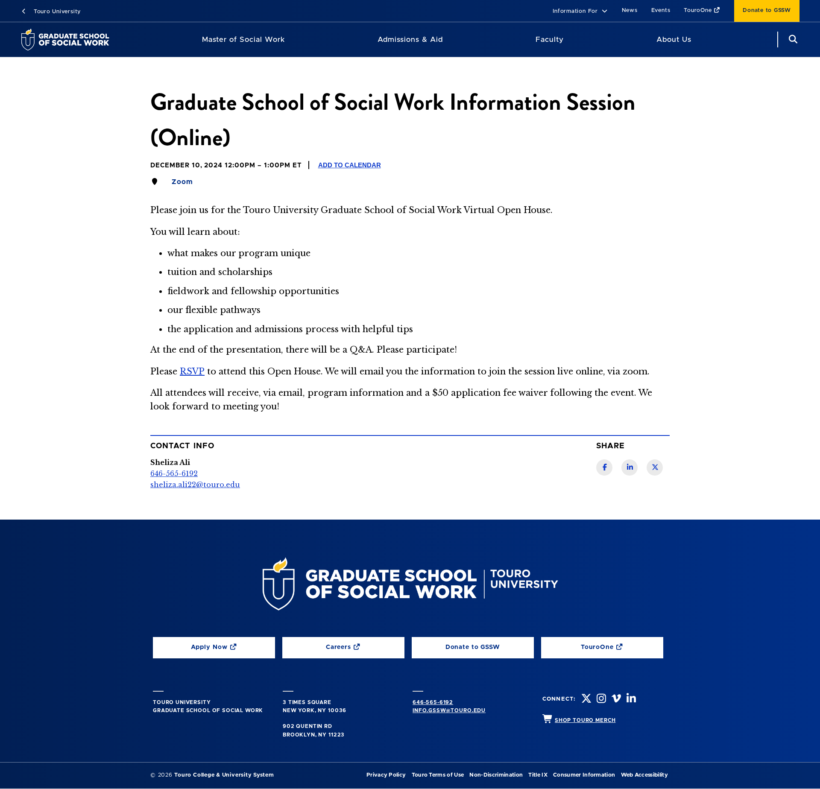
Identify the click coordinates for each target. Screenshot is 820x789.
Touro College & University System (224, 775)
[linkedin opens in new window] (630, 699)
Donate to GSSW (767, 10)
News (630, 10)
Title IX (538, 775)
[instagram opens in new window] (600, 699)
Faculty (550, 39)
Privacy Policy (386, 775)
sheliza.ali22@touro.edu (195, 484)
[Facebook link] (604, 467)
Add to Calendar (349, 165)
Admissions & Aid (410, 39)
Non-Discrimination (496, 775)
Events (661, 10)
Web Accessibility (644, 775)
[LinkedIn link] (629, 467)
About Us (673, 39)
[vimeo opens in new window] (615, 699)
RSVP (192, 371)
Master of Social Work (243, 39)
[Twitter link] (655, 467)
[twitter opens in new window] (585, 699)
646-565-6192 (433, 702)
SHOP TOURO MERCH (585, 720)
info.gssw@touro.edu (449, 710)
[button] (580, 11)
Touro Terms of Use (438, 775)
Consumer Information (584, 775)
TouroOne (699, 10)
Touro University (56, 12)
